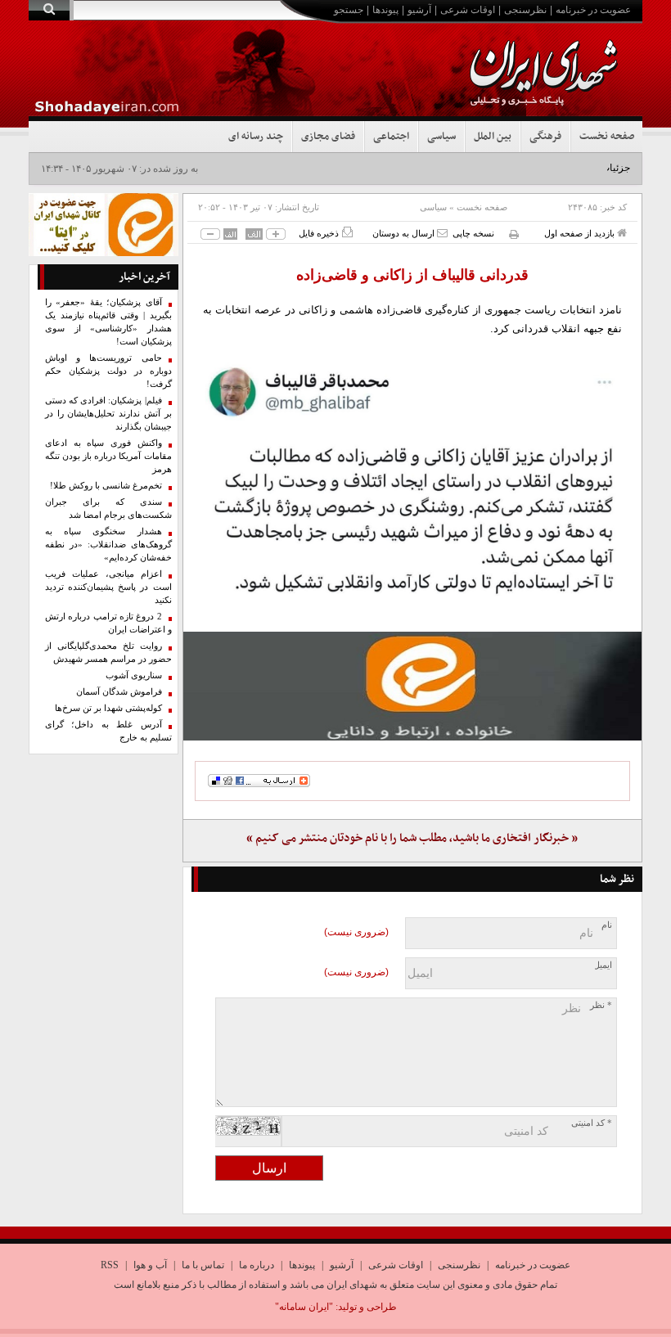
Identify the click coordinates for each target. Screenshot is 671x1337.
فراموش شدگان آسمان (119, 691)
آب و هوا (150, 1265)
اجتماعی (391, 137)
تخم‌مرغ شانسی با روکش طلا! (106, 485)
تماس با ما (203, 1265)
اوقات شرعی (467, 10)
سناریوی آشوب (134, 675)
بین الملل (492, 137)
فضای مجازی (328, 137)
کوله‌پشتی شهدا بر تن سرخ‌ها (108, 708)
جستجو (348, 10)
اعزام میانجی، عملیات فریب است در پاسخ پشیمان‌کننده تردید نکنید (108, 587)
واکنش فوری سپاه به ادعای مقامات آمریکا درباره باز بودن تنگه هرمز (108, 456)
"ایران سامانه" (304, 1306)
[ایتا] (412, 686)
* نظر (601, 1005)
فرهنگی (545, 137)
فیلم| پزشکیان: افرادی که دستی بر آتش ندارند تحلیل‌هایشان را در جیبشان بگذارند (108, 413)
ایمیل (602, 965)
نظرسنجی (525, 10)
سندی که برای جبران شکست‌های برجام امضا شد (108, 508)
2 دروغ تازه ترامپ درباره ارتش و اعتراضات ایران (108, 623)
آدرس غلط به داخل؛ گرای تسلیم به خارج (108, 731)
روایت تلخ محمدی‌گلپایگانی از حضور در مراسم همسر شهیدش (108, 652)
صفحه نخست (606, 137)
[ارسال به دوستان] (442, 232)
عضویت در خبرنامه (593, 10)
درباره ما (256, 1265)
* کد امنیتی (591, 1123)
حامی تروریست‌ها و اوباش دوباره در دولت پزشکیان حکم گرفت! (108, 371)
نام (606, 925)
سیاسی (441, 137)
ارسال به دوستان (404, 233)
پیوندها (385, 10)
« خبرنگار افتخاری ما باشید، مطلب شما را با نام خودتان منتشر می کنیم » (412, 838)
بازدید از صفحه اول (580, 233)
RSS (110, 1265)
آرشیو (419, 10)
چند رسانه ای (255, 137)
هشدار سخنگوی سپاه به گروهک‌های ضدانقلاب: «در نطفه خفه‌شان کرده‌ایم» (108, 544)
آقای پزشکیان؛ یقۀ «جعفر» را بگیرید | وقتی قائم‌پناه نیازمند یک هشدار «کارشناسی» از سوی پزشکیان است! (108, 322)
